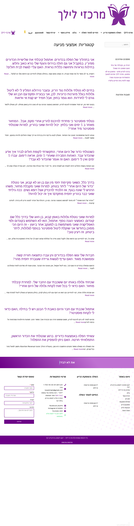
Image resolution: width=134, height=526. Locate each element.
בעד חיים (59, 395)
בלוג (74, 32)
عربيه (30, 32)
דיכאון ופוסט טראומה (91, 385)
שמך (32, 385)
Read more (87, 107)
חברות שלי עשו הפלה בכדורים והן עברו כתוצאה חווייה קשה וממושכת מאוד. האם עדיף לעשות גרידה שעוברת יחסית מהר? (53, 257)
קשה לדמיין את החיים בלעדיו (119, 81)
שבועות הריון (125, 408)
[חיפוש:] (117, 45)
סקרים (127, 399)
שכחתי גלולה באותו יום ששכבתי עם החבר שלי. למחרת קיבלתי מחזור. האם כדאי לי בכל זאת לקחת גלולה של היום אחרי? (53, 284)
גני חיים (95, 388)
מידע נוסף (65, 32)
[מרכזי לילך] (8, 33)
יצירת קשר (50, 32)
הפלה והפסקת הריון (112, 32)
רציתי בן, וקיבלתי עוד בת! (120, 65)
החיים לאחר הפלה (90, 32)
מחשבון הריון (125, 405)
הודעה (32, 407)
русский (39, 32)
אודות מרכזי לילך (124, 390)
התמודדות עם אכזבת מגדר (119, 77)
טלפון (32, 392)
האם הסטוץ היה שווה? (121, 68)
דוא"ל (32, 400)
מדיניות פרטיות (67, 442)
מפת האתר (126, 411)
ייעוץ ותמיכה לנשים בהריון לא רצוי (120, 386)
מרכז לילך (128, 32)
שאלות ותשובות (125, 402)
